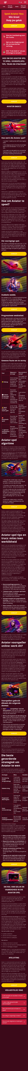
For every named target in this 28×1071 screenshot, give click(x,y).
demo (8, 709)
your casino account (7, 742)
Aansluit (14, 26)
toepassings (19, 662)
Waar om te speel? (23, 6)
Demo (16, 6)
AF (21, 2)
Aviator (7, 73)
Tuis (4, 6)
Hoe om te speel (10, 6)
